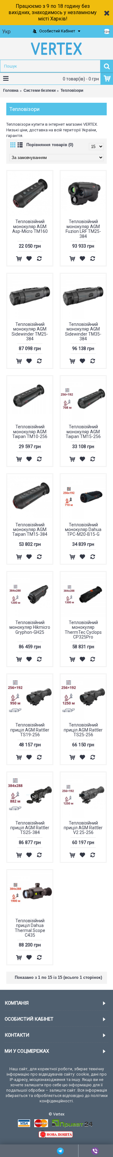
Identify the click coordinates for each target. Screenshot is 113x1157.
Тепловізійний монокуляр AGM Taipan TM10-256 (29, 431)
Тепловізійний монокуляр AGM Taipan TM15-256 (83, 431)
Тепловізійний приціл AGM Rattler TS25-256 (83, 729)
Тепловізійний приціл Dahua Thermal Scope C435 (30, 928)
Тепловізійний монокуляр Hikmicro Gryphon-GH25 (29, 627)
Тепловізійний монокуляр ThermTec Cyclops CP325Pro (83, 629)
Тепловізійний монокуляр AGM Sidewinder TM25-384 (30, 331)
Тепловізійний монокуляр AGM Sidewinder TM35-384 (83, 331)
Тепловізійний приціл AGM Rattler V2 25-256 (83, 827)
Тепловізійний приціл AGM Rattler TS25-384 (29, 827)
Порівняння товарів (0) (49, 144)
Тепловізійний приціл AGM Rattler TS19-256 (29, 729)
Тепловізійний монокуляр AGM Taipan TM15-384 (29, 529)
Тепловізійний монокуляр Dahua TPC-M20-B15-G (83, 529)
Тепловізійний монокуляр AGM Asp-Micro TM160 (30, 226)
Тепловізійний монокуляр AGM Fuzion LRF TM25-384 (83, 229)
